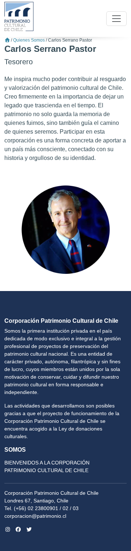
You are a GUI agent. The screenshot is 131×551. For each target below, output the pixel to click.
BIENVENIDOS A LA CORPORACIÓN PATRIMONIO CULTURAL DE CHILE (47, 466)
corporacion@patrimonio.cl (35, 516)
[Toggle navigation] (116, 18)
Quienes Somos (29, 40)
